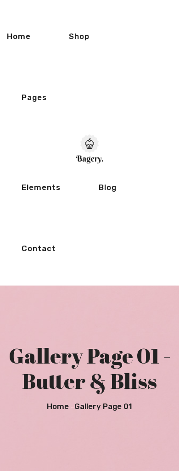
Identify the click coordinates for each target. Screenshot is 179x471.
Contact (39, 248)
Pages (34, 97)
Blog (108, 187)
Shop (79, 36)
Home (19, 36)
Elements (41, 187)
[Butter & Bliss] (89, 148)
